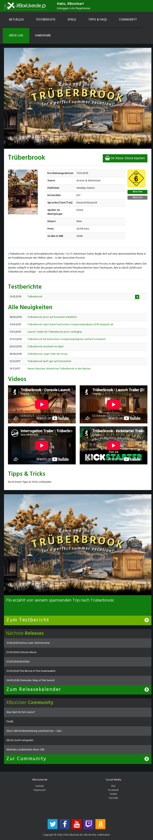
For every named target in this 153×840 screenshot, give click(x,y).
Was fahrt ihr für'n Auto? (20, 712)
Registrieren (83, 8)
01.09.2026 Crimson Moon (21, 652)
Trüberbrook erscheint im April (45, 346)
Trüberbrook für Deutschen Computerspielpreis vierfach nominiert (66, 339)
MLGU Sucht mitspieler (19, 740)
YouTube (113, 798)
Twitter (113, 794)
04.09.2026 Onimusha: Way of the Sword (30, 680)
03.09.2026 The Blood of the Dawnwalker (31, 671)
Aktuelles (16, 19)
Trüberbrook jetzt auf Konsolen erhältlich (52, 317)
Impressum (40, 790)
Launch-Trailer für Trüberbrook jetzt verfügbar (54, 332)
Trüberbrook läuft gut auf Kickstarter (49, 361)
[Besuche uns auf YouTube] (76, 824)
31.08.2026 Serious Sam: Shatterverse (28, 643)
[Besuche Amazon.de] (100, 824)
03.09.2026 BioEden (18, 661)
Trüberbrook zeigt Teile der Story (47, 354)
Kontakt (39, 786)
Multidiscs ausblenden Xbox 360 (25, 749)
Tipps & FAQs (97, 19)
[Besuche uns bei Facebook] (65, 824)
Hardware (43, 35)
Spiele (72, 19)
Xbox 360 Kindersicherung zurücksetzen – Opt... (34, 731)
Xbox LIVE (16, 35)
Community (128, 19)
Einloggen (63, 8)
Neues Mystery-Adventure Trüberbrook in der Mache (58, 368)
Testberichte (46, 19)
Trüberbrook (34, 296)
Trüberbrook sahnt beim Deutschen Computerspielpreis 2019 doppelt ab (70, 324)
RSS (113, 786)
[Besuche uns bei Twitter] (53, 824)
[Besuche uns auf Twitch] (88, 824)
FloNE (9, 721)
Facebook (113, 790)
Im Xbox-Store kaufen (127, 158)
